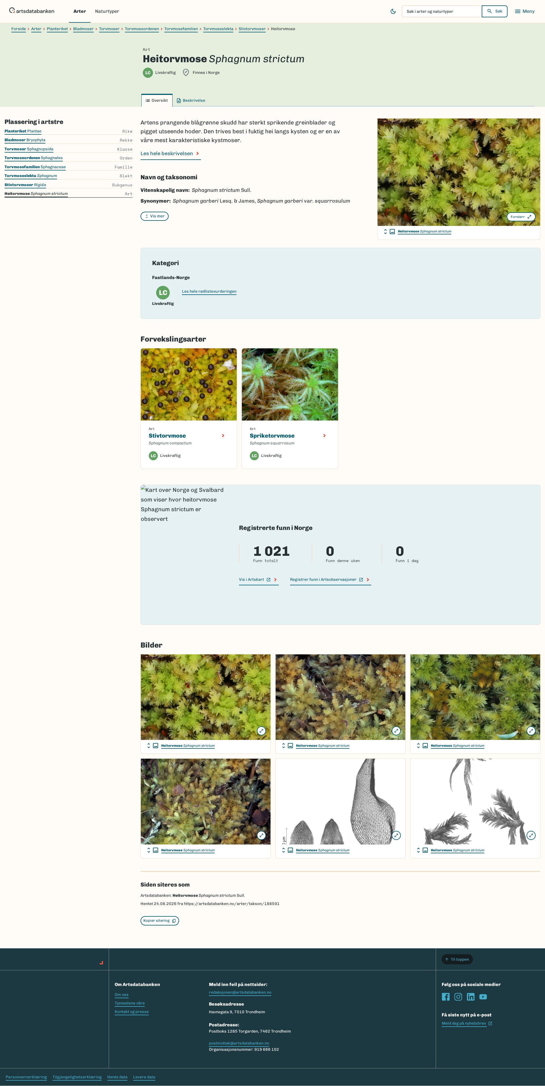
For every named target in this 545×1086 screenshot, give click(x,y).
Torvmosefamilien (181, 28)
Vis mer (157, 216)
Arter (80, 11)
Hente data (117, 1077)
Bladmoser (83, 28)
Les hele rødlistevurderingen (209, 291)
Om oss (122, 994)
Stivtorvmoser (252, 28)
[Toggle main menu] (524, 11)
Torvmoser (109, 28)
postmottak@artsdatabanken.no (239, 1043)
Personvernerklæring (26, 1077)
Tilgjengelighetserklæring (77, 1077)
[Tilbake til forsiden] (32, 11)
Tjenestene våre (130, 1003)
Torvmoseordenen (142, 28)
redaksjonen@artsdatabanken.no (240, 992)
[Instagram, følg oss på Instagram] (458, 997)
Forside (18, 28)
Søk (498, 11)
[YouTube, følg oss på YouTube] (483, 997)
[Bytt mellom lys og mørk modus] (393, 11)
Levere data (144, 1077)
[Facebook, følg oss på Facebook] (446, 997)
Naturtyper (107, 11)
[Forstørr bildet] (261, 730)
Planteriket (57, 28)
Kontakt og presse (132, 1011)
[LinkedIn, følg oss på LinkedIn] (471, 997)
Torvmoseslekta (218, 28)
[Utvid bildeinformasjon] (389, 231)
